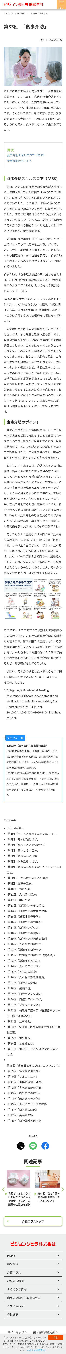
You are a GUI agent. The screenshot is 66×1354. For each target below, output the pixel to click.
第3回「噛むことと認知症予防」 (28, 845)
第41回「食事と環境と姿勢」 (26, 1082)
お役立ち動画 (15, 1281)
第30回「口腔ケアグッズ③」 (26, 999)
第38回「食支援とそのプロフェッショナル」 (34, 1065)
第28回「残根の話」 (20, 988)
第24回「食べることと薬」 (24, 966)
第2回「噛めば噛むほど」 (24, 839)
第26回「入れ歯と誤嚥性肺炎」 (27, 977)
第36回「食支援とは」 (22, 1043)
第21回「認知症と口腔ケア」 (26, 950)
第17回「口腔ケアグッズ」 (24, 927)
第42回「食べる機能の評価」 (26, 1087)
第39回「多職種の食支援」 (24, 1071)
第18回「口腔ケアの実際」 (24, 933)
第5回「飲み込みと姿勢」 (24, 856)
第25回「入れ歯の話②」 (23, 972)
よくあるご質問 (16, 1289)
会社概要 (12, 1314)
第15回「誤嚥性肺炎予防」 (24, 916)
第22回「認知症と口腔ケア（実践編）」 (32, 955)
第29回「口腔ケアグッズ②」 (26, 994)
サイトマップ (16, 1332)
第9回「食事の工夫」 (21, 883)
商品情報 (12, 1264)
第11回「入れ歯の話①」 (23, 894)
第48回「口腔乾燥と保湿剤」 (26, 1121)
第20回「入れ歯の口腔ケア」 (26, 944)
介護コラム (14, 1272)
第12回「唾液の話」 (20, 900)
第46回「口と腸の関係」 (23, 1110)
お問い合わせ (15, 1306)
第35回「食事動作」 (20, 1038)
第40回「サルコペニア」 (23, 1076)
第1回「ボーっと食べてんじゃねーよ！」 (33, 834)
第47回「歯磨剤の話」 (22, 1115)
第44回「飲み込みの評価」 (24, 1098)
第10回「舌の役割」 (20, 889)
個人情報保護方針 (44, 1332)
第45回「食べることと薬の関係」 (29, 1104)
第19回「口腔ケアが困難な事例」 (29, 938)
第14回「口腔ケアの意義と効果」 (29, 911)
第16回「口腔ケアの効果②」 (26, 922)
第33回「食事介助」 (20, 1021)
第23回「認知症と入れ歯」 (24, 961)
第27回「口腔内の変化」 (23, 983)
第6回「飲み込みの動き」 (24, 861)
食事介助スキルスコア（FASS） (26, 155)
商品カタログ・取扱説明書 (23, 1298)
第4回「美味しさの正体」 (24, 850)
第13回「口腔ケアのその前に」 (27, 905)
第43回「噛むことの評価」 (24, 1093)
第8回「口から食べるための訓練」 (29, 878)
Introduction (16, 828)
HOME (11, 1255)
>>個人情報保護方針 (36, 1350)
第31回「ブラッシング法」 (24, 1005)
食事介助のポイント (19, 161)
